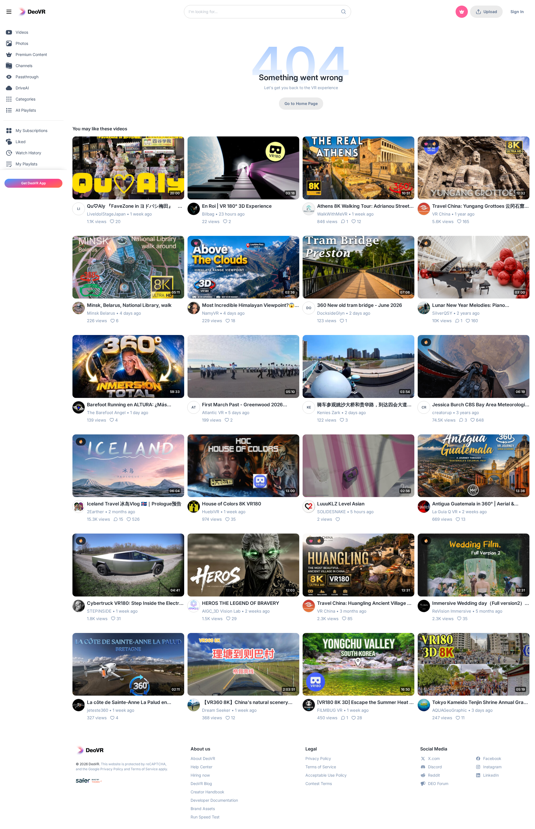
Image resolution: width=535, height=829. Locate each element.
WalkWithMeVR (332, 214)
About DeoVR (203, 758)
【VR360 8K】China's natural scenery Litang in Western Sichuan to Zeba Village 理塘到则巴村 (248, 703)
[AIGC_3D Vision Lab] (194, 606)
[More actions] (176, 144)
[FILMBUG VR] (309, 705)
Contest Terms (318, 783)
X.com (434, 758)
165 (466, 221)
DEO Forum (438, 783)
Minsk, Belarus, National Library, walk (129, 305)
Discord (435, 766)
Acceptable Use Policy (326, 775)
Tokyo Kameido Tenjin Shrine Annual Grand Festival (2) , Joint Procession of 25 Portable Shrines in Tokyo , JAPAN (480, 703)
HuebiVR (210, 511)
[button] (343, 11)
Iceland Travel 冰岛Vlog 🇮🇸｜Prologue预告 (134, 504)
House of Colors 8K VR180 (231, 504)
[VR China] (424, 209)
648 (480, 420)
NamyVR (210, 313)
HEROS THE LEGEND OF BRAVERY (240, 603)
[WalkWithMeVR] (309, 209)
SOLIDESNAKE (331, 511)
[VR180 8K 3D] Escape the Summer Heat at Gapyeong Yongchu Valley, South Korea (365, 703)
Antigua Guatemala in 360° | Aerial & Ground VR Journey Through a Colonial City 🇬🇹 (476, 504)
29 (234, 618)
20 (117, 221)
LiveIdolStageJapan (106, 214)
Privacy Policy (111, 769)
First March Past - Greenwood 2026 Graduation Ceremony (242, 405)
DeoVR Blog (201, 783)
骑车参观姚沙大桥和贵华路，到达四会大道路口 (364, 405)
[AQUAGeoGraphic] (424, 705)
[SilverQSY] (424, 308)
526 (136, 519)
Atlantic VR (213, 412)
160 (474, 320)
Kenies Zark (328, 412)
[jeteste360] (78, 705)
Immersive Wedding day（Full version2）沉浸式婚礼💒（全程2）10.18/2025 (480, 603)
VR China (441, 214)
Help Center (201, 766)
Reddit (434, 775)
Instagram (492, 766)
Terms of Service (144, 769)
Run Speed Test (205, 817)
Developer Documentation (214, 800)
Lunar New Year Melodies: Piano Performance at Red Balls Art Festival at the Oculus (476, 305)
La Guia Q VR (445, 511)
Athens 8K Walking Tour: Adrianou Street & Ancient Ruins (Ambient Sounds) (365, 206)
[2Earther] (78, 506)
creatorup (442, 412)
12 (359, 221)
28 (359, 717)
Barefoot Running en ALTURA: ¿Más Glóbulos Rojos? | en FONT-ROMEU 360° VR (132, 405)
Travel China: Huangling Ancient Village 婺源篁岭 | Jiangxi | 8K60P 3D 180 (364, 603)
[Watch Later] (166, 144)
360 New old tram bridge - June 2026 (359, 305)
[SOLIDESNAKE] (309, 506)
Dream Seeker (216, 710)
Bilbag (208, 214)
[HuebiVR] (194, 506)
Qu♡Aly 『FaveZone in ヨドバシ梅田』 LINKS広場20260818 (132, 206)
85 (349, 618)
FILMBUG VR (329, 710)
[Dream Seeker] (194, 705)
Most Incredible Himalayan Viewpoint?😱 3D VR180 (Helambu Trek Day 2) (248, 305)
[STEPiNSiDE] (78, 606)
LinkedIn (491, 775)
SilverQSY (442, 313)
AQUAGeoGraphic (449, 710)
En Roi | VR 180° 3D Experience (237, 206)
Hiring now (200, 775)
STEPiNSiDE (99, 611)
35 (233, 519)
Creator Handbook (207, 791)
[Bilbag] (194, 209)
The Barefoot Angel (106, 412)
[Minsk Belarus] (78, 308)
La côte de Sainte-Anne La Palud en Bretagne (127, 703)
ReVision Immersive (451, 611)
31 (118, 618)
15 (121, 519)
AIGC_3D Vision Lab (221, 611)
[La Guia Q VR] (424, 506)
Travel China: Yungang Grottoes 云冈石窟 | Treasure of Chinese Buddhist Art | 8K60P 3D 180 (479, 206)
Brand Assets (203, 808)
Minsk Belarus (101, 313)
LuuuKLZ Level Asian (340, 504)
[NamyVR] (194, 308)
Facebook (492, 758)
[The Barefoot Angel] (78, 407)
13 (463, 519)
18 (233, 320)
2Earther (95, 511)
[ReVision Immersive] (424, 606)
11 (463, 717)
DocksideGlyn (331, 313)
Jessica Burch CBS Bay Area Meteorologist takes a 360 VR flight (480, 405)
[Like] (337, 519)
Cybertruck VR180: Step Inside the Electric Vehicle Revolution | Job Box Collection (135, 603)
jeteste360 (97, 710)
